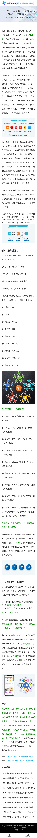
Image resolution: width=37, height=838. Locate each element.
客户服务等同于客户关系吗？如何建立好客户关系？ (19, 802)
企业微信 (10, 17)
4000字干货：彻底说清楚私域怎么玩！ (22, 756)
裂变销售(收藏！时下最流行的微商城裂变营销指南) (19, 807)
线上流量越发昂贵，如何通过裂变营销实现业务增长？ (19, 783)
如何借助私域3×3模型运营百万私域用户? (18, 793)
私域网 (21, 830)
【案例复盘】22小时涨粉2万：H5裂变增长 (19, 812)
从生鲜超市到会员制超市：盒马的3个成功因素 (19, 788)
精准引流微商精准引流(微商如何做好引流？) (19, 798)
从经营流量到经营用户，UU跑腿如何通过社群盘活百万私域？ (19, 773)
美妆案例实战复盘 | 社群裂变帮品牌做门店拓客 (19, 778)
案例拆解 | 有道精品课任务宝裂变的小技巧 (18, 817)
